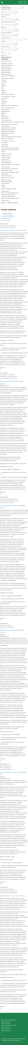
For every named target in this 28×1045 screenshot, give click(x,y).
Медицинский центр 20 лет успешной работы (13, 230)
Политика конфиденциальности (9, 1038)
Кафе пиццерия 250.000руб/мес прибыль (12, 381)
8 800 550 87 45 (22, 1)
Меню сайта (2, 2)
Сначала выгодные (8, 215)
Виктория (2, 367)
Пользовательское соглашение (13, 1040)
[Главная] (3, 202)
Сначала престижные (9, 216)
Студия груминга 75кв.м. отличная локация (12, 895)
